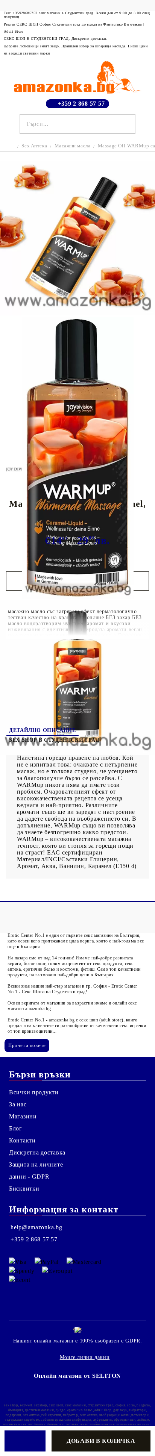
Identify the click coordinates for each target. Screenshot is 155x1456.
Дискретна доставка (37, 1152)
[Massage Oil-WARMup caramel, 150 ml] (77, 313)
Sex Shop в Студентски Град (54, 740)
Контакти (22, 1140)
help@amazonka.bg (36, 1227)
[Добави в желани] (25, 1440)
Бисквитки (24, 1188)
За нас (17, 1104)
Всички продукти (34, 1092)
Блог (15, 1128)
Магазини (23, 1116)
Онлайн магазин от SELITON (77, 1376)
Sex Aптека (34, 145)
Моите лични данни (85, 1357)
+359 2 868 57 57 (81, 103)
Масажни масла (73, 145)
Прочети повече (27, 1045)
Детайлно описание (42, 730)
